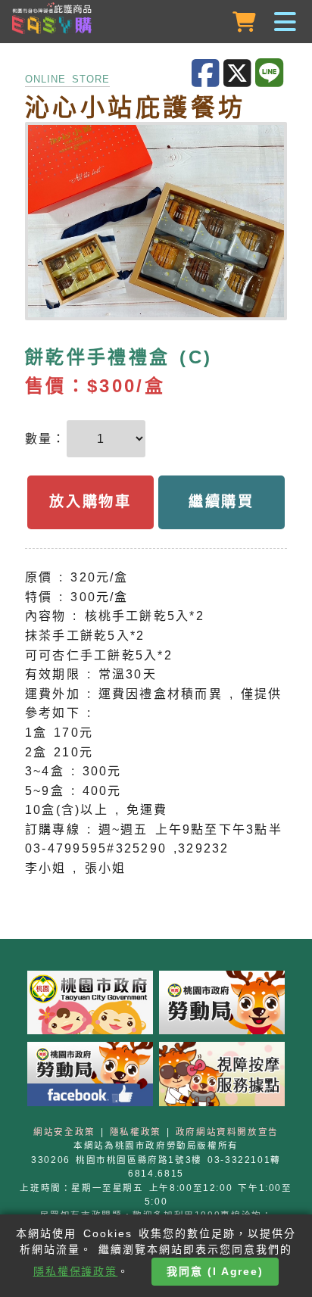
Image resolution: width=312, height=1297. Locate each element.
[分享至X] (239, 74)
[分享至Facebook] (207, 74)
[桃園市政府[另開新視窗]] (90, 1005)
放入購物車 (90, 502)
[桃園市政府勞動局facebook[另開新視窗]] (90, 1077)
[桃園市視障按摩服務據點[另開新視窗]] (222, 1077)
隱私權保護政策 (75, 1271)
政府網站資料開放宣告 (227, 1131)
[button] (156, 22)
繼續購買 (221, 502)
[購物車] (245, 22)
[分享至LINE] (271, 73)
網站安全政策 (64, 1131)
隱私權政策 (135, 1131)
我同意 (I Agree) (215, 1271)
